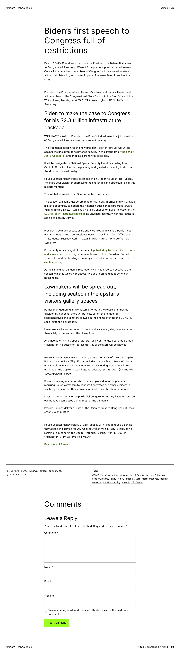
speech (125, 482)
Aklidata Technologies (19, 7)
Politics (42, 470)
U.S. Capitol (137, 482)
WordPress (168, 646)
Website (49, 595)
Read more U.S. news (57, 444)
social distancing (112, 482)
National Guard (132, 478)
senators (96, 482)
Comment (51, 532)
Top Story (53, 470)
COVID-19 (97, 475)
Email (48, 581)
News (34, 470)
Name (48, 567)
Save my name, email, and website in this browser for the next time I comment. (88, 612)
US (60, 470)
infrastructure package (116, 475)
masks (104, 478)
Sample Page (167, 7)
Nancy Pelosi (116, 478)
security (163, 478)
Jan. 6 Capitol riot (139, 475)
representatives (150, 478)
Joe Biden (155, 475)
